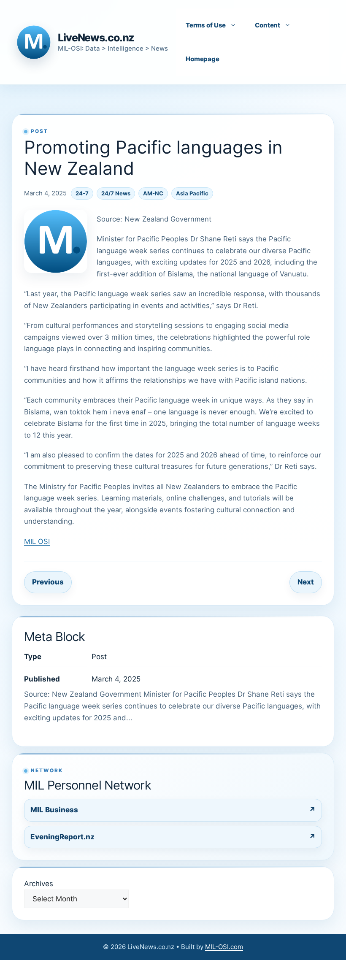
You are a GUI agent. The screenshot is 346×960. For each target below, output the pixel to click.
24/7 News (115, 193)
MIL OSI (37, 541)
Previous (48, 582)
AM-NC (153, 193)
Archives (38, 883)
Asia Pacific (192, 193)
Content (267, 25)
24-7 (82, 193)
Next (305, 582)
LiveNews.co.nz (96, 37)
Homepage (202, 59)
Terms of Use (206, 25)
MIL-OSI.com (224, 947)
